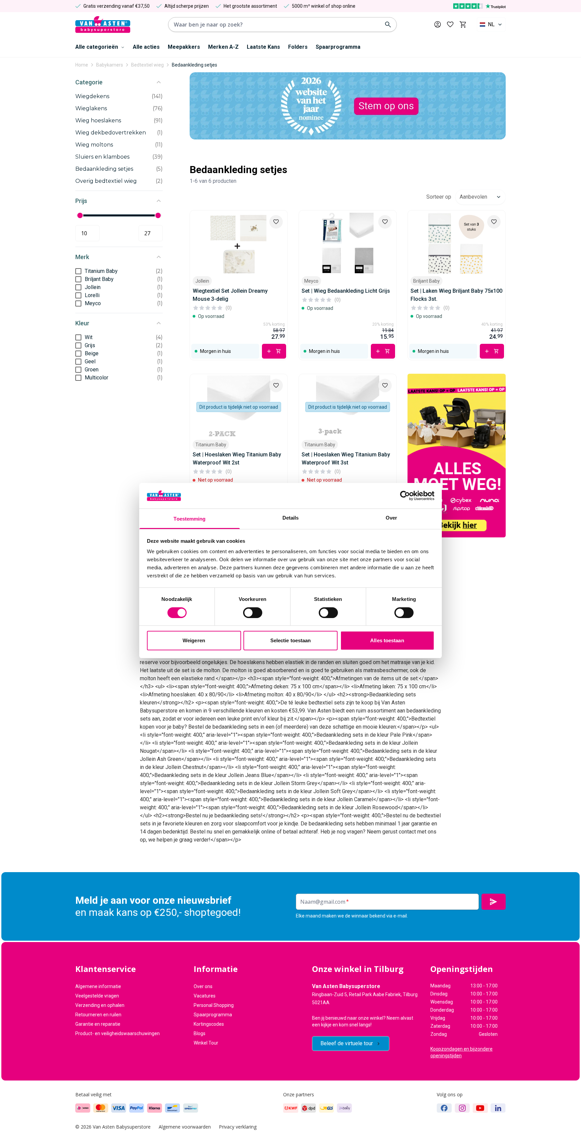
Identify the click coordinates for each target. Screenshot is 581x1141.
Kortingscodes (209, 1024)
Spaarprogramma (338, 47)
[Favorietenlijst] (450, 25)
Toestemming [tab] (189, 519)
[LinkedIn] (498, 1108)
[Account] (437, 24)
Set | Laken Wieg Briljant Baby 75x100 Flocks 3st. (456, 295)
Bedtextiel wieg (147, 65)
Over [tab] (391, 518)
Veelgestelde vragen (97, 996)
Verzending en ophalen (99, 1005)
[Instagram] (462, 1108)
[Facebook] (444, 1108)
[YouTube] (480, 1108)
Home (81, 65)
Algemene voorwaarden (185, 1127)
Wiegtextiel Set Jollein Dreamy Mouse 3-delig (230, 295)
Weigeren (194, 640)
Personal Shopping (214, 1005)
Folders (298, 47)
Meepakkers (184, 47)
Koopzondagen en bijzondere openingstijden (461, 1052)
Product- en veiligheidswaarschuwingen (117, 1033)
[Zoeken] (388, 24)
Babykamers (109, 65)
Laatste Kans (263, 47)
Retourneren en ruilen (98, 1014)
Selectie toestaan (290, 640)
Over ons (203, 986)
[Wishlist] (276, 222)
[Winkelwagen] (463, 24)
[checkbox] (78, 271)
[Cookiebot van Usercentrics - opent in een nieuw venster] (405, 496)
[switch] (252, 612)
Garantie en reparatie (97, 1024)
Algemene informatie (98, 986)
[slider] (80, 215)
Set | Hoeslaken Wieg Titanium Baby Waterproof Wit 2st (237, 458)
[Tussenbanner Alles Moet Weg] (457, 455)
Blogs (199, 1033)
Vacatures (205, 996)
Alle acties (146, 47)
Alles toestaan (387, 640)
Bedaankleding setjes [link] (194, 65)
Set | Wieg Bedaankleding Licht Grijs (346, 291)
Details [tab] (290, 518)
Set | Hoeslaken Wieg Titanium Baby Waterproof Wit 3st (346, 458)
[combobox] (491, 24)
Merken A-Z (223, 47)
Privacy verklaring (238, 1127)
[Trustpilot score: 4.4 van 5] (479, 6)
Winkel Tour (206, 1043)
